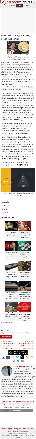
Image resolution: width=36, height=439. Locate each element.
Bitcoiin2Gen (6, 213)
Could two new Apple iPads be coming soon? (8, 345)
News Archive (16, 403)
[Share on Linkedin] (18, 361)
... (33, 5)
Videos (27, 5)
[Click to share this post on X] (22, 357)
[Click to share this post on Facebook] (8, 357)
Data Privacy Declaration (26, 429)
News (20, 5)
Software (11, 89)
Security (4, 89)
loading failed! (4, 411)
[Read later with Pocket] (32, 357)
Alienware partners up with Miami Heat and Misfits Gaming (25, 345)
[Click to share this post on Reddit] (27, 357)
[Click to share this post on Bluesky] (17, 357)
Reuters (4, 209)
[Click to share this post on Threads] (12, 357)
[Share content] (3, 357)
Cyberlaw (18, 89)
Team (15, 429)
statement (12, 103)
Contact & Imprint (6, 429)
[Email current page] (23, 361)
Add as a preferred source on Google (20, 352)
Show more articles (7, 323)
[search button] (29, 2)
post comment (6, 337)
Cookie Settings (13, 431)
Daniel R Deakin (6, 87)
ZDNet (4, 205)
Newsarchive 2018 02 (27, 403)
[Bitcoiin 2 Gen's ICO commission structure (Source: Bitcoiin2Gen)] (18, 180)
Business (30, 87)
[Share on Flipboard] (13, 361)
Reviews (12, 5)
